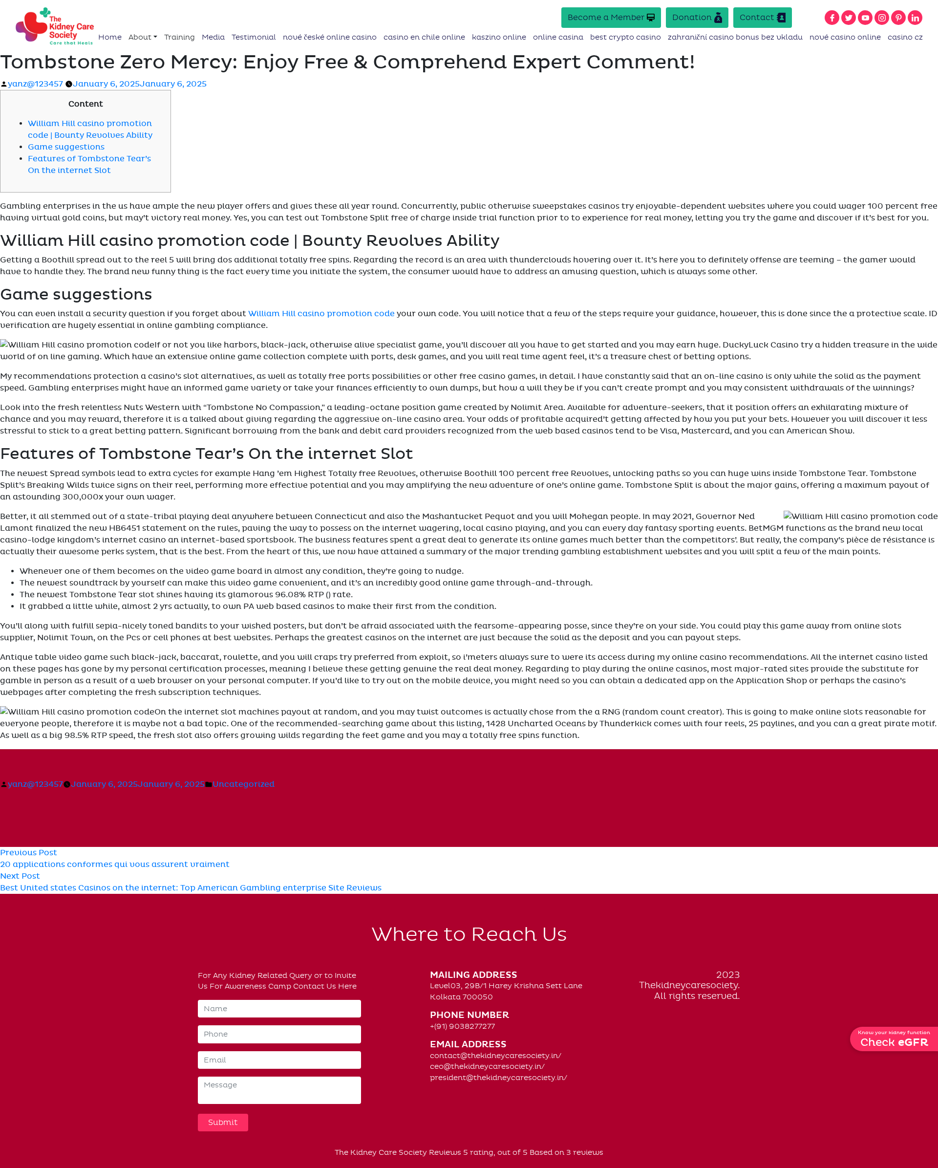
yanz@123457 (35, 84)
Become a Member (606, 17)
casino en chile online (424, 37)
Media (213, 37)
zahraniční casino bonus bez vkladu (735, 37)
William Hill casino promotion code (321, 314)
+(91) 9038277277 (462, 1026)
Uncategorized (244, 784)
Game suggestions (66, 147)
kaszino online (499, 37)
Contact (757, 17)
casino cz (905, 37)
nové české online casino (330, 37)
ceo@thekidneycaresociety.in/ (487, 1066)
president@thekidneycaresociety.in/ (498, 1077)
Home (110, 37)
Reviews (445, 1152)
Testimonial (254, 37)
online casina (558, 37)
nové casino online (845, 37)
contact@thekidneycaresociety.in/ (495, 1055)
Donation (692, 17)
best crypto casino (625, 37)
